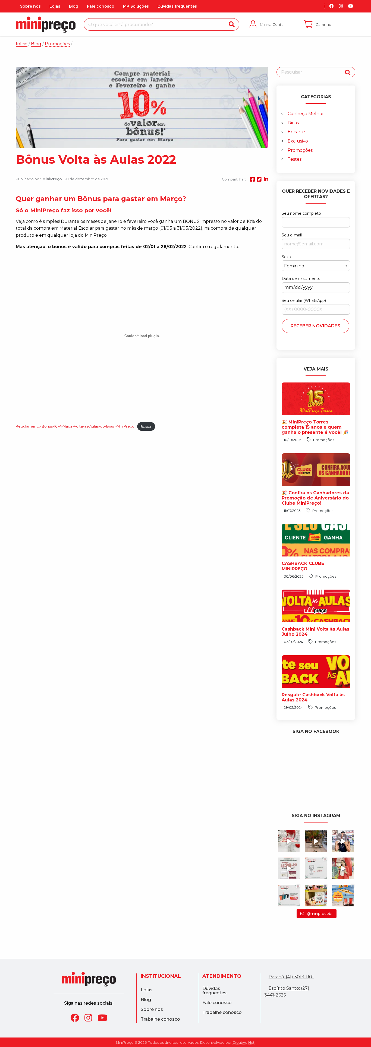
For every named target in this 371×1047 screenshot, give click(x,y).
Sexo (286, 256)
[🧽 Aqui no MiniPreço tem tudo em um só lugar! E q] (343, 868)
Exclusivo (298, 141)
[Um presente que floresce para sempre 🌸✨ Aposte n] (316, 841)
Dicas (293, 122)
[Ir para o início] (46, 25)
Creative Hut (243, 1042)
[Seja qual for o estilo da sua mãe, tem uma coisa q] (343, 841)
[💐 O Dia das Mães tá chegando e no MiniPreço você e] (316, 868)
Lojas (54, 6)
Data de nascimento (301, 278)
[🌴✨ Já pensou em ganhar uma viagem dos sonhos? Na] (343, 895)
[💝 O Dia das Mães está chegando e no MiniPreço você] (316, 895)
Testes (294, 159)
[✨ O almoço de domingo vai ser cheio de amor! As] (289, 868)
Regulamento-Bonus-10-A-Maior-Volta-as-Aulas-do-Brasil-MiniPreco (75, 427)
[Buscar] (231, 24)
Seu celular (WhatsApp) (304, 300)
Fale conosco (100, 6)
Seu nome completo (301, 213)
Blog (73, 6)
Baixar (146, 427)
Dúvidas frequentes (177, 6)
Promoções (300, 150)
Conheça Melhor (306, 113)
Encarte (296, 131)
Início (21, 43)
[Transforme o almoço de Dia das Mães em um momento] (289, 841)
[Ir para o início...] (89, 979)
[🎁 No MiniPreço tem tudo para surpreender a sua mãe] (289, 895)
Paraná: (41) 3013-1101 (291, 976)
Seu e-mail (292, 235)
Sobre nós (30, 6)
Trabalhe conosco (160, 1019)
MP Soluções (136, 6)
